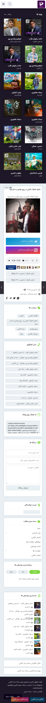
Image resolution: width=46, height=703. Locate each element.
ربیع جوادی (23, 294)
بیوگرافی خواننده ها (33, 542)
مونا (21, 334)
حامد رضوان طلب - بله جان (28, 369)
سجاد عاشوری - (32, 392)
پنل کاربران (36, 533)
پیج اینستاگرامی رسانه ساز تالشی (29, 671)
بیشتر (9, 14)
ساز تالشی (21, 329)
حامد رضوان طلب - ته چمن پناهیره (25, 352)
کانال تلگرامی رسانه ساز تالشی (30, 663)
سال (11, 572)
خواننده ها (37, 550)
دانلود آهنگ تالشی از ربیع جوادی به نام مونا (25, 189)
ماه (23, 572)
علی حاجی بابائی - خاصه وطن (27, 403)
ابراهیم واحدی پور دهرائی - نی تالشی (25, 363)
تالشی (21, 315)
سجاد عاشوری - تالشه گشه (28, 386)
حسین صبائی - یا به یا (29, 398)
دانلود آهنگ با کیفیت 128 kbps (23, 273)
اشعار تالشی (36, 537)
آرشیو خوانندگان (32, 294)
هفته (34, 572)
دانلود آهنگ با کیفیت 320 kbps (23, 280)
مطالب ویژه (10, 696)
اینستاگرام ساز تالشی (25, 250)
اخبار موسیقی (35, 546)
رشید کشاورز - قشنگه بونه (28, 380)
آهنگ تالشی (33, 315)
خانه (39, 528)
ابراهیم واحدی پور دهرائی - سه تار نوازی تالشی (21, 357)
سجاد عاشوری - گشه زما (29, 375)
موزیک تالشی (33, 334)
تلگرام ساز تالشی (27, 241)
